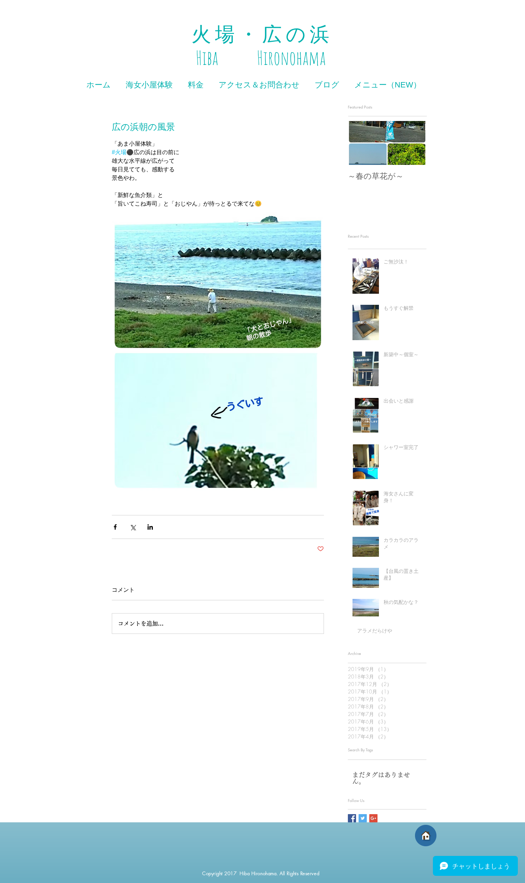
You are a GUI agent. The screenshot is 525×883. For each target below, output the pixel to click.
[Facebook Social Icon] (352, 818)
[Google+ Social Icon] (373, 818)
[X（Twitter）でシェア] (132, 527)
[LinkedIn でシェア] (150, 527)
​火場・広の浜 (262, 34)
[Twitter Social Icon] (363, 818)
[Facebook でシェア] (115, 527)
